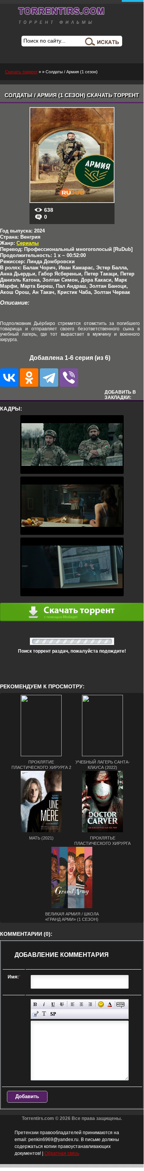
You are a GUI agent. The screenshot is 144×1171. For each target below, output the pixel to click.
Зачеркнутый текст (61, 1004)
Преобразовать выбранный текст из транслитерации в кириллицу (44, 1014)
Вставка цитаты (35, 1014)
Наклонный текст (44, 1004)
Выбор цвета (109, 1004)
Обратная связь (61, 1153)
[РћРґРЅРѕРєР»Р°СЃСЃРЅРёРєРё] (29, 377)
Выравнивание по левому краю (72, 1004)
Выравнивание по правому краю (90, 1004)
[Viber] (69, 377)
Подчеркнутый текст (53, 1004)
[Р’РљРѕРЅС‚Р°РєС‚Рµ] (9, 377)
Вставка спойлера (53, 1014)
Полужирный (35, 1004)
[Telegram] (49, 377)
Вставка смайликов (101, 1004)
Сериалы (27, 243)
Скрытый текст (120, 1004)
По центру (81, 1004)
